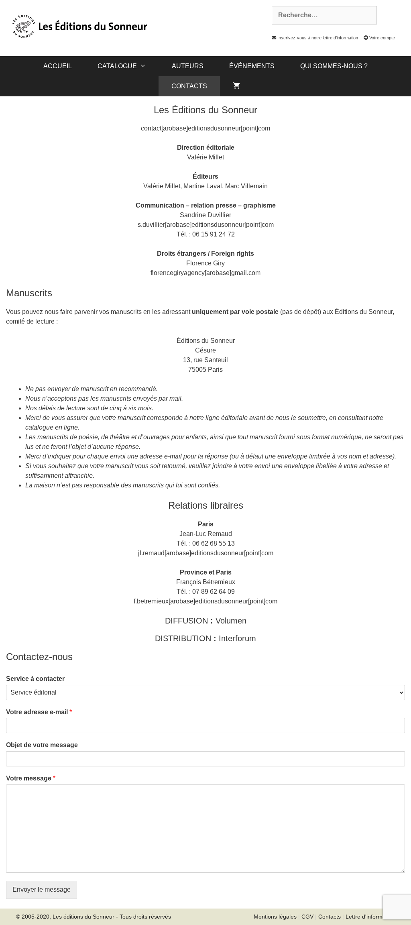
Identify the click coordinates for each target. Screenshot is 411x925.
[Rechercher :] (319, 15)
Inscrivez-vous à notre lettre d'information (317, 37)
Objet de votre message (42, 745)
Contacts (189, 86)
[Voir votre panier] (236, 86)
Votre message (30, 778)
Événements (252, 66)
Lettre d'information (370, 916)
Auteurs (187, 66)
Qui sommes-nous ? (334, 66)
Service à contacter (35, 678)
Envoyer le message (41, 889)
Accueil (57, 66)
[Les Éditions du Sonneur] (78, 25)
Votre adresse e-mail (39, 712)
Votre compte (381, 37)
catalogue (117, 66)
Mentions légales (275, 916)
